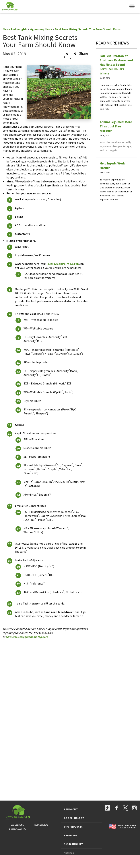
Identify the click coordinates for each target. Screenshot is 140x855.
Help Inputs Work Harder (112, 165)
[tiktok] (107, 808)
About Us (69, 853)
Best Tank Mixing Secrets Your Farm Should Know (88, 29)
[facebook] (116, 808)
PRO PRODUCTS (73, 827)
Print (67, 57)
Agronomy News (41, 29)
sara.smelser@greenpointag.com (27, 637)
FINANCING (70, 835)
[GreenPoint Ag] (9, 6)
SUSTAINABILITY (73, 844)
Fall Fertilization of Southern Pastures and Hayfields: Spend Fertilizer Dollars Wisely (116, 65)
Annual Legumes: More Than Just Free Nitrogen (116, 126)
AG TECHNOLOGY (74, 818)
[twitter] (125, 808)
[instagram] (134, 808)
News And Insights (15, 29)
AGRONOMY (71, 809)
